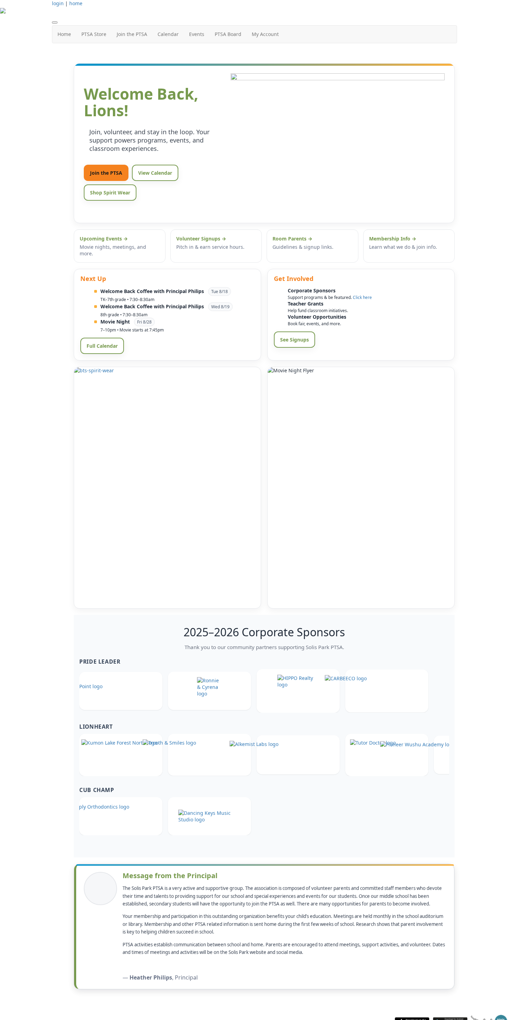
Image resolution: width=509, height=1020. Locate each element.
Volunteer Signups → (201, 238)
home (75, 3)
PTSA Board (228, 34)
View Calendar (155, 173)
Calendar (168, 34)
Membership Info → (392, 238)
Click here (362, 297)
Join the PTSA (132, 34)
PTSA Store (93, 34)
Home (64, 34)
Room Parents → (292, 238)
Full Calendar (102, 346)
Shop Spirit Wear (110, 192)
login (58, 3)
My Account (265, 34)
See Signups (294, 339)
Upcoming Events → (104, 238)
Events (196, 34)
